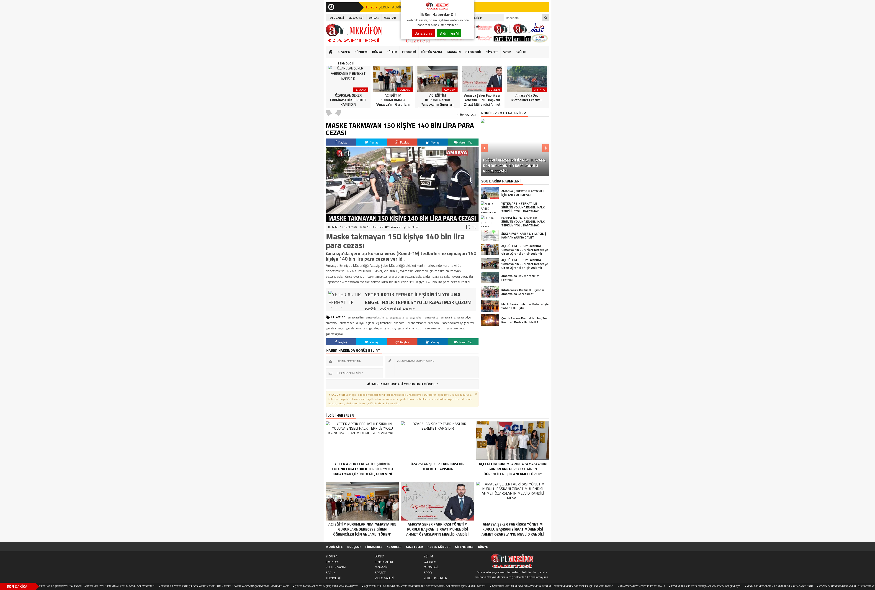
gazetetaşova (334, 333)
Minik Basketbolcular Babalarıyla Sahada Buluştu (743, 586)
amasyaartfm (356, 317)
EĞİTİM (392, 51)
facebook (434, 323)
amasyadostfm (375, 317)
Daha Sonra (423, 33)
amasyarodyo (462, 317)
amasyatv (331, 323)
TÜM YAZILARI (467, 115)
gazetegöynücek (356, 328)
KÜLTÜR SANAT (432, 51)
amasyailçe (431, 317)
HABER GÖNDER (438, 546)
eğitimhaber (383, 323)
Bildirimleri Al (449, 33)
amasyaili (446, 317)
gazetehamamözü (409, 328)
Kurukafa (333, 60)
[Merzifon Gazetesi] (437, 8)
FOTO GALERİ (336, 18)
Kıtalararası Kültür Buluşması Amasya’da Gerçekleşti (668, 586)
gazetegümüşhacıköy (382, 328)
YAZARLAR (390, 18)
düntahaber (347, 323)
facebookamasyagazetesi (458, 323)
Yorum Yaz (465, 142)
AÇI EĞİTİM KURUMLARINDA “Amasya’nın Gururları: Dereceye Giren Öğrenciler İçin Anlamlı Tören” (387, 586)
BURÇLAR (374, 18)
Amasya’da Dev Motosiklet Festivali (605, 586)
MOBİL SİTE (334, 546)
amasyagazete (395, 317)
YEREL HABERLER (435, 578)
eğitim (370, 323)
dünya (360, 323)
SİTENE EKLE (464, 546)
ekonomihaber (416, 323)
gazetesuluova (455, 328)
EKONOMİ (409, 51)
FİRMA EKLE (373, 546)
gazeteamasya (335, 328)
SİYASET (492, 51)
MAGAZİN (454, 51)
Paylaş (342, 142)
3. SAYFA (343, 51)
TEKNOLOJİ (345, 63)
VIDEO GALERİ (356, 18)
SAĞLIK (521, 51)
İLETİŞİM (477, 18)
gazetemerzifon (434, 328)
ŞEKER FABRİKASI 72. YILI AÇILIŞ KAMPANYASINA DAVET (289, 586)
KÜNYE (483, 546)
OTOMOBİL (473, 51)
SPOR (507, 51)
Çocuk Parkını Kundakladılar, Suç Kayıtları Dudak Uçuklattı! (821, 586)
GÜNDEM (361, 51)
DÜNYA (377, 51)
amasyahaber (414, 317)
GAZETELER (414, 546)
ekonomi (399, 323)
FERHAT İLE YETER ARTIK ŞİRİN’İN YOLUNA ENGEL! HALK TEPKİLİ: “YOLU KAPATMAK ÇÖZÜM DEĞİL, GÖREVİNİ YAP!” (188, 586)
